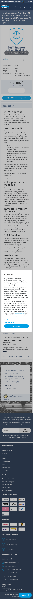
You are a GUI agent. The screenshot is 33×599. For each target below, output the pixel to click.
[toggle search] (20, 7)
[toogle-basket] (30, 7)
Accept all (16, 326)
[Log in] (25, 7)
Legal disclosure (20, 313)
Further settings (9, 322)
